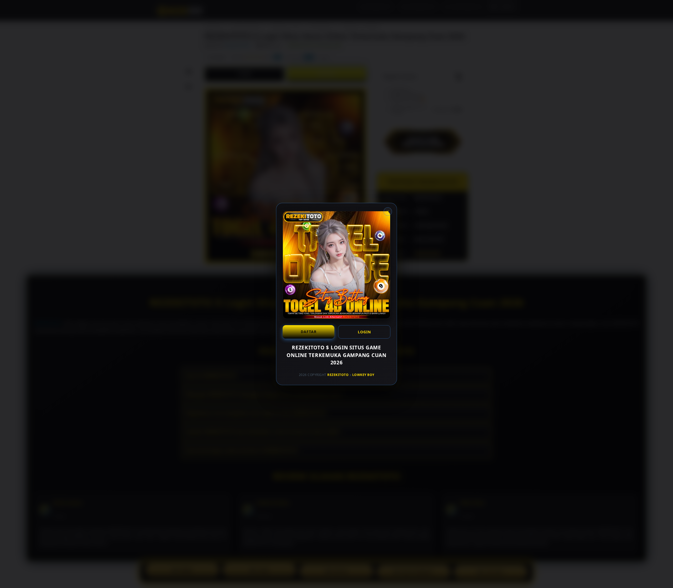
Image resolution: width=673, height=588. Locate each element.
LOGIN (364, 331)
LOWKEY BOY (363, 374)
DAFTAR (309, 331)
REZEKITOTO (338, 374)
